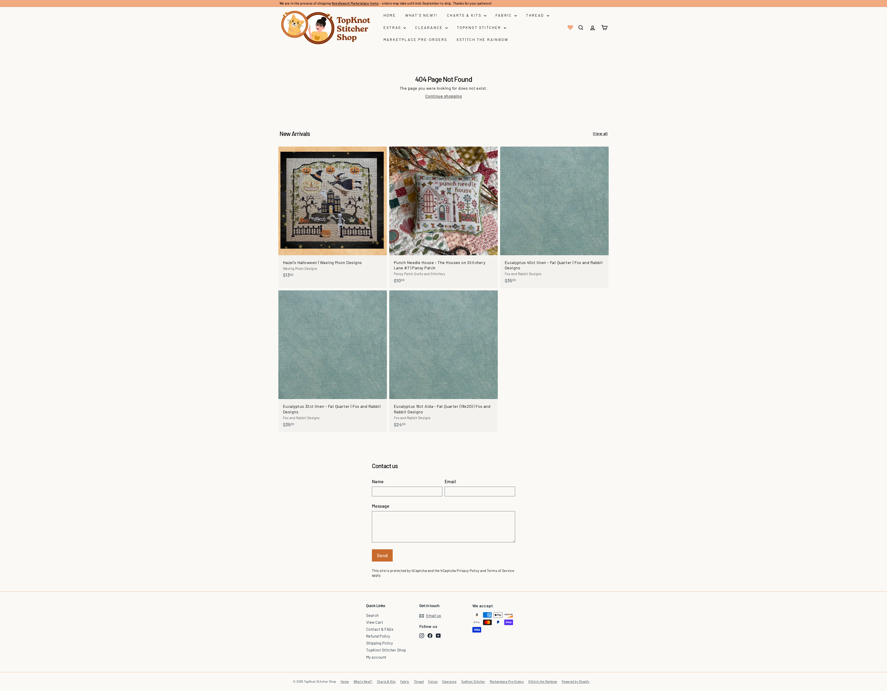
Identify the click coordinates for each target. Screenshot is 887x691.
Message (380, 506)
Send (382, 555)
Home (389, 15)
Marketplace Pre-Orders (415, 39)
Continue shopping (443, 95)
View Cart (374, 622)
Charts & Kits (465, 15)
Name (378, 481)
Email (450, 481)
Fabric (504, 15)
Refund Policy (378, 636)
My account (376, 657)
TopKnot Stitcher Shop (386, 650)
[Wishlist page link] (570, 27)
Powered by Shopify (575, 681)
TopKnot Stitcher (479, 27)
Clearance (429, 27)
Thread (535, 15)
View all (600, 133)
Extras (392, 27)
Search (372, 615)
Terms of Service (500, 570)
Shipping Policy (379, 643)
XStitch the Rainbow (482, 39)
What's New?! (421, 15)
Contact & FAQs (379, 629)
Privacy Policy (468, 570)
